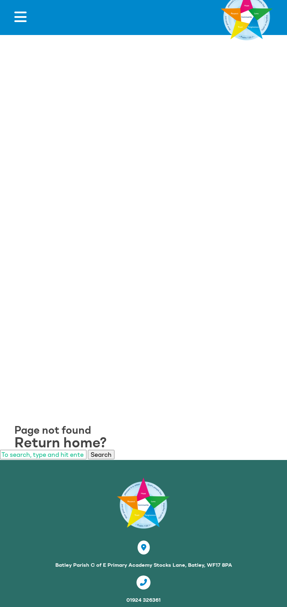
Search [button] (101, 454)
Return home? (60, 442)
